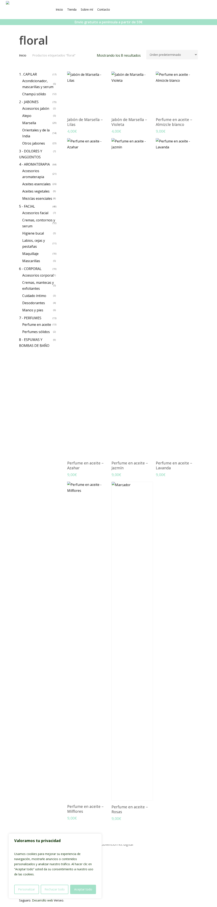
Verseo (58, 900)
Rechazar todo (55, 889)
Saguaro (25, 900)
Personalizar (26, 889)
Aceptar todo (83, 889)
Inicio (22, 55)
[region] (55, 866)
